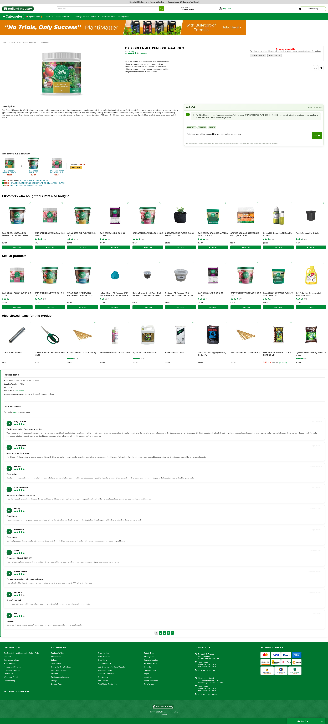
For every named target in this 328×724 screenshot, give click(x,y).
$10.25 (6, 180)
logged (15, 412)
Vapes (146, 674)
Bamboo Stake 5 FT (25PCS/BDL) (81, 353)
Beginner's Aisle (57, 653)
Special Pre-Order (258, 55)
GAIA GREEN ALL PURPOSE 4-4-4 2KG (81, 234)
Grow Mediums (104, 656)
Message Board (123, 17)
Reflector (147, 667)
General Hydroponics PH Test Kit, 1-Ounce (277, 234)
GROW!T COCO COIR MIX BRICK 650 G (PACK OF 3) (244, 234)
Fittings (54, 681)
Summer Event (150, 670)
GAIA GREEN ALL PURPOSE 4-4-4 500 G (34, 180)
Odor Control (103, 677)
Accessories (56, 656)
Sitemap (164, 714)
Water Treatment (151, 681)
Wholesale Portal (108, 17)
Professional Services (12, 667)
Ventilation (148, 677)
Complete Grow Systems (61, 667)
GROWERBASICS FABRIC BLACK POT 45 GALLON (179, 234)
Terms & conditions (62, 17)
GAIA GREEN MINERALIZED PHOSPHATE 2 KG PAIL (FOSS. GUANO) (38, 183)
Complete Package (58, 670)
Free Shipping (9, 681)
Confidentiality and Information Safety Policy (21, 653)
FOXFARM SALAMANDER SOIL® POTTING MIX (277, 354)
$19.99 (6, 183)
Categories (14, 16)
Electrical (54, 674)
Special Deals (34, 16)
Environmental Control (60, 677)
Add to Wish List (274, 55)
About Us (49, 17)
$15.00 (6, 185)
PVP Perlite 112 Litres (174, 353)
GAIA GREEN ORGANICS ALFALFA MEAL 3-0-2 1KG (213, 234)
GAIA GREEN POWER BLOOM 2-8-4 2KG (147, 234)
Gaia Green (131, 51)
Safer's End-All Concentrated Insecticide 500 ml (308, 294)
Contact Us (95, 17)
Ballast (54, 660)
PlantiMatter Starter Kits (107, 684)
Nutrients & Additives (106, 674)
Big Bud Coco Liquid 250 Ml (145, 353)
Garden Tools (56, 684)
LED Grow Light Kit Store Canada (111, 667)
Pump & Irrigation (151, 660)
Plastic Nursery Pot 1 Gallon (308, 233)
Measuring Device (105, 670)
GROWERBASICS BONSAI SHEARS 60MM (50, 354)
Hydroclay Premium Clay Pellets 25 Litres (311, 354)
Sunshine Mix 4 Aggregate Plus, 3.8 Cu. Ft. (212, 354)
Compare (212, 127)
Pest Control (103, 681)
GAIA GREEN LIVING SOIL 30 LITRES (112, 234)
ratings (143, 54)
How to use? (191, 127)
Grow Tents (102, 660)
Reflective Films (150, 663)
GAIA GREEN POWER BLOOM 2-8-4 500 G (27, 185)
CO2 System (56, 663)
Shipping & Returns (81, 17)
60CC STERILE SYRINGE (12, 353)
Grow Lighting (103, 653)
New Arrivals (149, 684)
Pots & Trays (149, 653)
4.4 (126, 54)
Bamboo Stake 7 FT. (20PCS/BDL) (245, 353)
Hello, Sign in (187, 9)
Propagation (149, 656)
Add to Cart (76, 167)
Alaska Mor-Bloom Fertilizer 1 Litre (115, 353)
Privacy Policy (9, 663)
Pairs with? (202, 127)
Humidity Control (104, 663)
